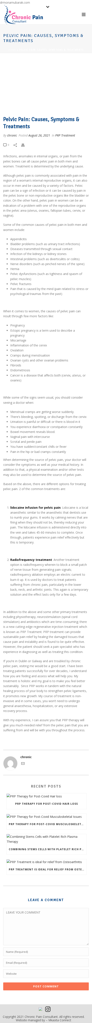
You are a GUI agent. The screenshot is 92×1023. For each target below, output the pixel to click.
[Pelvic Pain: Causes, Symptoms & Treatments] (46, 85)
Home (12, 49)
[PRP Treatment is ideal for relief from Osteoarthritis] (46, 862)
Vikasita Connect (59, 1020)
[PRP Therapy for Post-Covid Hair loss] (46, 796)
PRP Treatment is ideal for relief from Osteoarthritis (47, 869)
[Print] (25, 144)
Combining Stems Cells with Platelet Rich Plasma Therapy (47, 849)
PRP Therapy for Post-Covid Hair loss (46, 804)
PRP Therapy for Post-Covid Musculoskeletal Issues (47, 824)
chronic (12, 135)
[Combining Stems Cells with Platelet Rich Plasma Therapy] (46, 839)
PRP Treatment (65, 135)
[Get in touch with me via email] (23, 764)
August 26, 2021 (39, 135)
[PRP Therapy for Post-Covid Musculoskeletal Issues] (46, 816)
